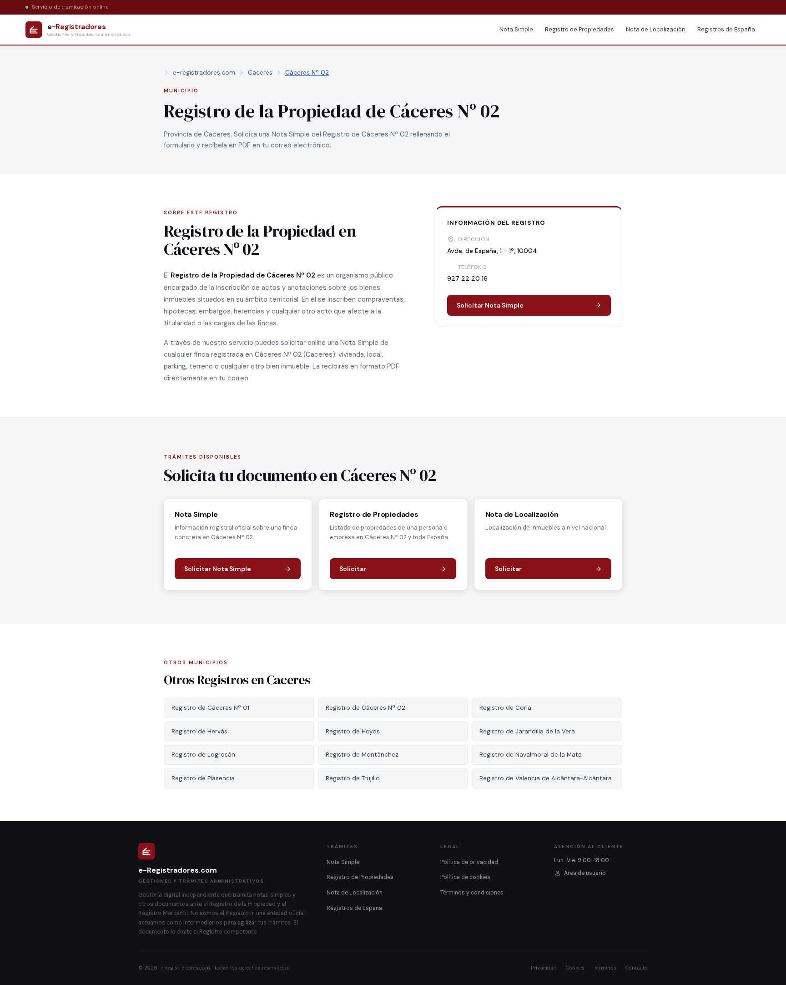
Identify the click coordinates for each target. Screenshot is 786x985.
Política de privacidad (469, 862)
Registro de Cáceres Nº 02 (365, 708)
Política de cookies (465, 877)
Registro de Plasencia (203, 778)
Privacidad (544, 968)
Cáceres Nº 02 (307, 72)
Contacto (636, 968)
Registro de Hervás (199, 731)
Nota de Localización (655, 29)
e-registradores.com (204, 72)
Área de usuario (585, 873)
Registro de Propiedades (579, 29)
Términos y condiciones (472, 892)
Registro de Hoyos (353, 731)
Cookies (575, 968)
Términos (605, 968)
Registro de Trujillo (353, 778)
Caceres (260, 72)
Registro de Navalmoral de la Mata (530, 754)
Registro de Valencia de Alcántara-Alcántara (545, 778)
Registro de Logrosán (203, 754)
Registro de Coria (505, 708)
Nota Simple (516, 29)
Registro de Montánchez (362, 754)
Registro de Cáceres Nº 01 (210, 708)
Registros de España (726, 29)
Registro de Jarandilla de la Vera (527, 731)
